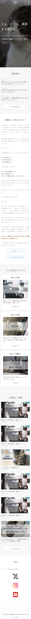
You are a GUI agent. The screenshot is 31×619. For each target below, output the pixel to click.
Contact (23, 614)
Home (27, 614)
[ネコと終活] (15, 2)
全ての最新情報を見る (15, 106)
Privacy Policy (6, 614)
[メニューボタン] (2, 2)
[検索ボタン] (29, 2)
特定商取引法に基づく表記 (15, 614)
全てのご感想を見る (15, 548)
